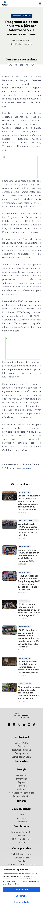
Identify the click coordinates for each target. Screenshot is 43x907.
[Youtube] (24, 724)
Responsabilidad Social (21, 16)
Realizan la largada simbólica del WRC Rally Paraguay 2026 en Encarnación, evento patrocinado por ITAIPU (29, 582)
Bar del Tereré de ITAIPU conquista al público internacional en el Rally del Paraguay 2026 (29, 555)
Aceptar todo (21, 889)
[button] (40, 3)
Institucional (24, 492)
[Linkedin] (29, 724)
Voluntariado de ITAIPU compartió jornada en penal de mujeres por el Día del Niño (28, 530)
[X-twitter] (19, 724)
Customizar (21, 895)
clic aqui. (26, 468)
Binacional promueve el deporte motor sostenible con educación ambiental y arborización (29, 693)
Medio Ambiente (25, 684)
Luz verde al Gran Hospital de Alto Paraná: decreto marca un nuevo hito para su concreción (28, 667)
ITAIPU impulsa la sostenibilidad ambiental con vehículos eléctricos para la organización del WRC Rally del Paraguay (28, 638)
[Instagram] (14, 724)
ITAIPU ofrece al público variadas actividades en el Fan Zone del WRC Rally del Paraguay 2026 (29, 610)
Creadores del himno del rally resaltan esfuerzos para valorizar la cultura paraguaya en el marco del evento (29, 502)
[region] (21, 886)
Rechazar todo (21, 902)
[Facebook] (9, 724)
